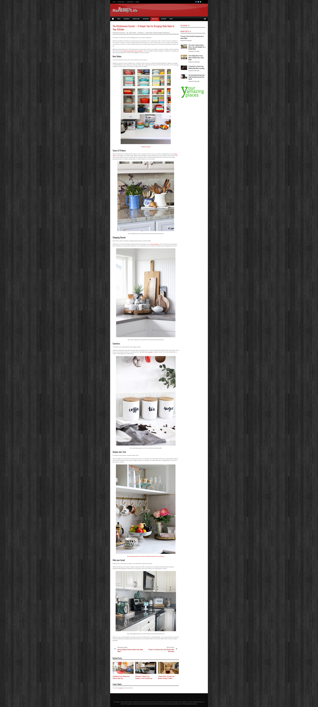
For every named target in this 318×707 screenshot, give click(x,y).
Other (170, 19)
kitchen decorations (154, 244)
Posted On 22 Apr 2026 (193, 70)
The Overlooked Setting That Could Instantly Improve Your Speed (196, 77)
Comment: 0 (140, 32)
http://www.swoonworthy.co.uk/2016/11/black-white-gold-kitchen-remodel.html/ (145, 556)
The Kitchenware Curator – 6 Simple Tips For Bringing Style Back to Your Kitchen (143, 27)
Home (114, 1)
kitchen (150, 32)
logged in (121, 688)
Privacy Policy (121, 1)
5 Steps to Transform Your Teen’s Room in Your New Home (161, 650)
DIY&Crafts (126, 19)
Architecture (136, 19)
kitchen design (157, 32)
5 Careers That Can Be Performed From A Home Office (192, 37)
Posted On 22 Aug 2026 (186, 40)
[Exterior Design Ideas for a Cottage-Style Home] (205, 18)
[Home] (113, 18)
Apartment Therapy (145, 146)
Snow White (132, 32)
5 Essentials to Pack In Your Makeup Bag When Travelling (196, 67)
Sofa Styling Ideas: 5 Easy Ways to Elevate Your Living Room (196, 58)
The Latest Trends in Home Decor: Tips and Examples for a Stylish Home (196, 47)
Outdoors (163, 19)
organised (150, 352)
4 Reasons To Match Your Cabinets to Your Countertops (143, 677)
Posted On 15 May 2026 (194, 62)
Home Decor (155, 19)
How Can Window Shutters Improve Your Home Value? (130, 650)
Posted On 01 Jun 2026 (193, 51)
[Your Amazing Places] (193, 98)
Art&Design (146, 19)
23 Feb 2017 (122, 32)
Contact (137, 1)
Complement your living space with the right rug (121, 677)
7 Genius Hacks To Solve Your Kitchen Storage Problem (166, 677)
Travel (118, 19)
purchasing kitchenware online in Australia (132, 51)
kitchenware (165, 32)
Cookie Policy (130, 1)
